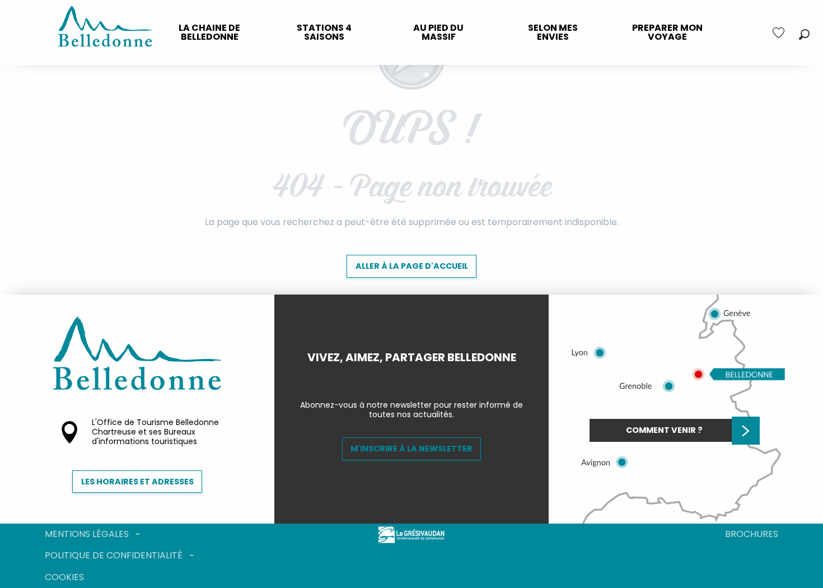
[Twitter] (420, 376)
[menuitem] (209, 32)
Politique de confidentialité (114, 555)
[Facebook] (403, 376)
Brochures (751, 534)
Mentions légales (87, 534)
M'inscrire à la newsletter (411, 448)
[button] (804, 34)
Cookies (64, 577)
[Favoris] (780, 32)
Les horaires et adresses (137, 481)
